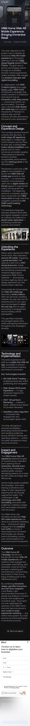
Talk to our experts (16, 631)
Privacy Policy (15, 687)
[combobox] (3, 667)
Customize (15, 713)
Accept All (15, 722)
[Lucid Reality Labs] (5, 2)
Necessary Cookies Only (15, 717)
